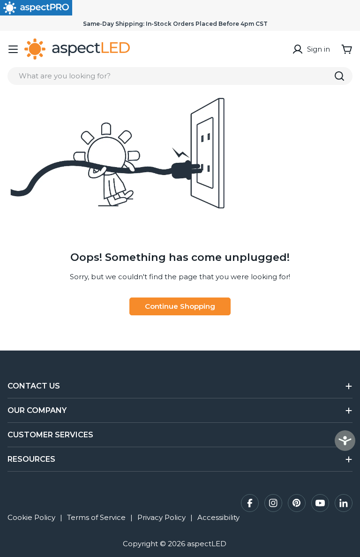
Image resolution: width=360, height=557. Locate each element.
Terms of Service (96, 517)
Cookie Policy (31, 517)
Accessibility (218, 517)
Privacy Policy (161, 517)
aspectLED (206, 543)
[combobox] (180, 76)
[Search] (339, 76)
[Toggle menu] (13, 49)
